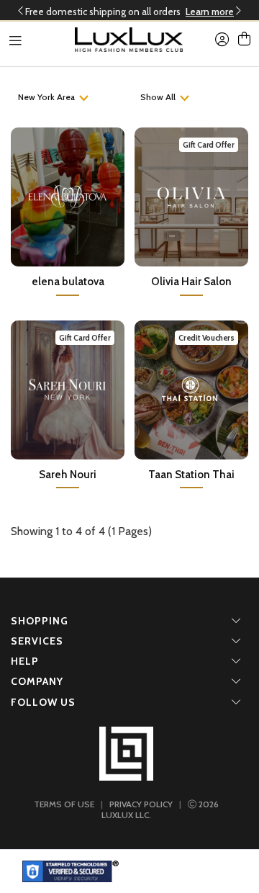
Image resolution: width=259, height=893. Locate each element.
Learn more (210, 11)
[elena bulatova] (67, 195)
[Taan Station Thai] (191, 388)
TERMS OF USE (64, 804)
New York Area (46, 96)
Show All (158, 96)
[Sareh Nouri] (67, 388)
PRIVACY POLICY (141, 804)
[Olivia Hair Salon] (191, 195)
